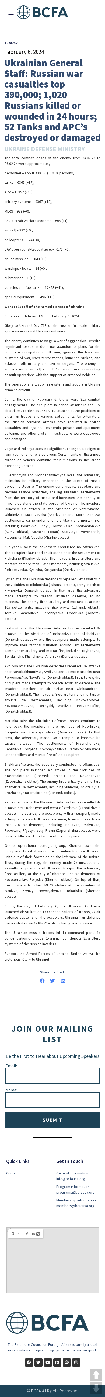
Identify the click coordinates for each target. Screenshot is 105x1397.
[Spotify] (67, 1362)
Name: (11, 1090)
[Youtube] (48, 1362)
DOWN (96, 1388)
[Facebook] (29, 1362)
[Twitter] (38, 1362)
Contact (12, 1173)
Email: (11, 1065)
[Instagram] (76, 1362)
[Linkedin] (57, 1362)
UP (96, 1375)
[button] (10, 14)
